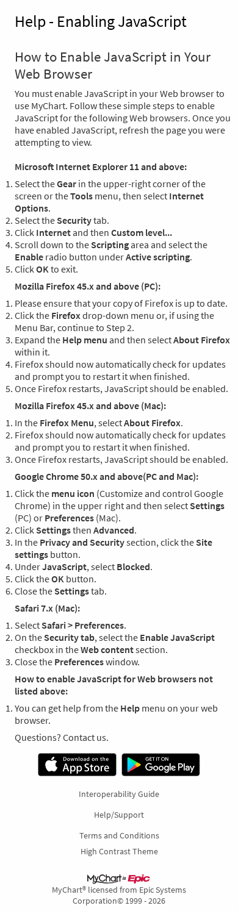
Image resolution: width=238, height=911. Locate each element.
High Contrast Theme (119, 851)
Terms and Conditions (119, 835)
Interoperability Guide (119, 793)
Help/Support (119, 814)
